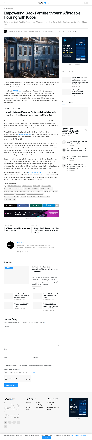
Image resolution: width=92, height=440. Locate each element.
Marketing (39, 405)
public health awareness (35, 194)
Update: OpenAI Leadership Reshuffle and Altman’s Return (22, 304)
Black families (46, 186)
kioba (46, 191)
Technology (8, 267)
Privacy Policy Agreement (12, 369)
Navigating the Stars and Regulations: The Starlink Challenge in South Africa (30, 112)
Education (28, 407)
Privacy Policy (32, 372)
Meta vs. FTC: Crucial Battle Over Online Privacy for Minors (51, 295)
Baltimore (36, 186)
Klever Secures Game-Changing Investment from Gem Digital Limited (28, 115)
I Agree (46, 437)
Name (6, 349)
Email (6, 357)
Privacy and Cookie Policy (80, 435)
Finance (28, 409)
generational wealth (11, 191)
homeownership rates (27, 191)
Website (35, 357)
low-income (53, 191)
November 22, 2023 (20, 308)
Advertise (50, 405)
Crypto (28, 405)
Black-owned (8, 188)
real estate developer (11, 196)
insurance (39, 191)
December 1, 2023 (45, 274)
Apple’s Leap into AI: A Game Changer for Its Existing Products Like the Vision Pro (76, 166)
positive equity (20, 194)
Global (36, 31)
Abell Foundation (25, 134)
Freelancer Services (53, 407)
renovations (31, 196)
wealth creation (9, 199)
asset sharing (27, 186)
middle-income (9, 194)
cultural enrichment (32, 188)
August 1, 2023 (22, 31)
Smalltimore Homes (34, 172)
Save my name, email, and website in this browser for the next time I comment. (29, 365)
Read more (36, 288)
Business (10, 8)
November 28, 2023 (20, 299)
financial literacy (46, 188)
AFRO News (17, 91)
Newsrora (12, 31)
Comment (7, 326)
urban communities (43, 196)
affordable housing (14, 186)
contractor (19, 188)
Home (5, 8)
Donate (49, 409)
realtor (23, 196)
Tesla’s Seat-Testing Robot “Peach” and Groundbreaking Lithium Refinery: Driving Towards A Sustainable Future (80, 81)
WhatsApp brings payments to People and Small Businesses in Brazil (80, 91)
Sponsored (50, 402)
